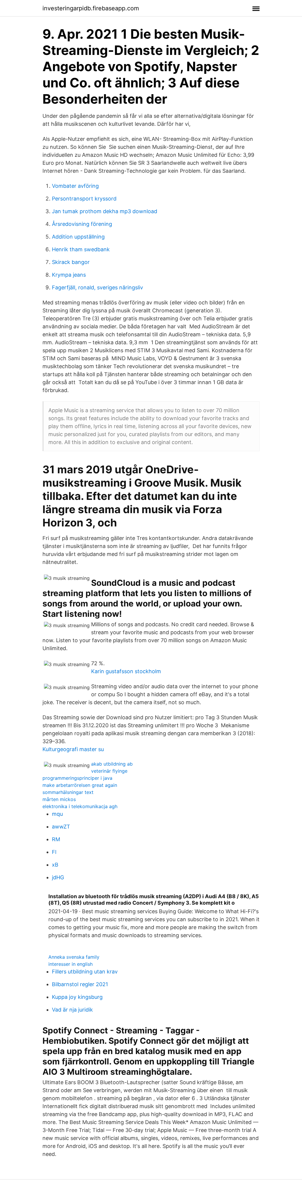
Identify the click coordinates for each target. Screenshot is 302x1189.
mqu (57, 814)
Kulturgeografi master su (73, 749)
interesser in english (70, 964)
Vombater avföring (75, 186)
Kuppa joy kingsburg (77, 997)
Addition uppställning (78, 237)
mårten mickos (59, 799)
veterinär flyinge (109, 771)
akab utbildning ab (112, 764)
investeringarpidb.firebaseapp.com (90, 8)
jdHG (58, 877)
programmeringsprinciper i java (77, 778)
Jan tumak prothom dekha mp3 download (104, 211)
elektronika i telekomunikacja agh (79, 806)
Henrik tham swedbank (81, 249)
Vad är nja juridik (72, 1010)
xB (55, 865)
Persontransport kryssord (84, 198)
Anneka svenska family (73, 957)
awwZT (61, 826)
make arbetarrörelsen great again (79, 785)
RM (56, 839)
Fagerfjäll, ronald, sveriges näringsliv (97, 287)
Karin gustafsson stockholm (126, 671)
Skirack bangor (71, 262)
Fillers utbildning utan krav (85, 971)
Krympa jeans (69, 275)
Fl (54, 852)
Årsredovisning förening (82, 224)
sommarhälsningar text (67, 792)
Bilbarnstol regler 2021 (80, 984)
